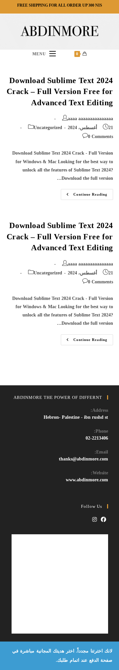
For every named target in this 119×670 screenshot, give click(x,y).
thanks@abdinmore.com (83, 458)
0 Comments (100, 136)
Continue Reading (84, 196)
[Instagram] (94, 520)
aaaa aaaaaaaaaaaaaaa (90, 118)
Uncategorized (48, 127)
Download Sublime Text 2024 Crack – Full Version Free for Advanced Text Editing (60, 91)
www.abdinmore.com (87, 479)
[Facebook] (103, 520)
